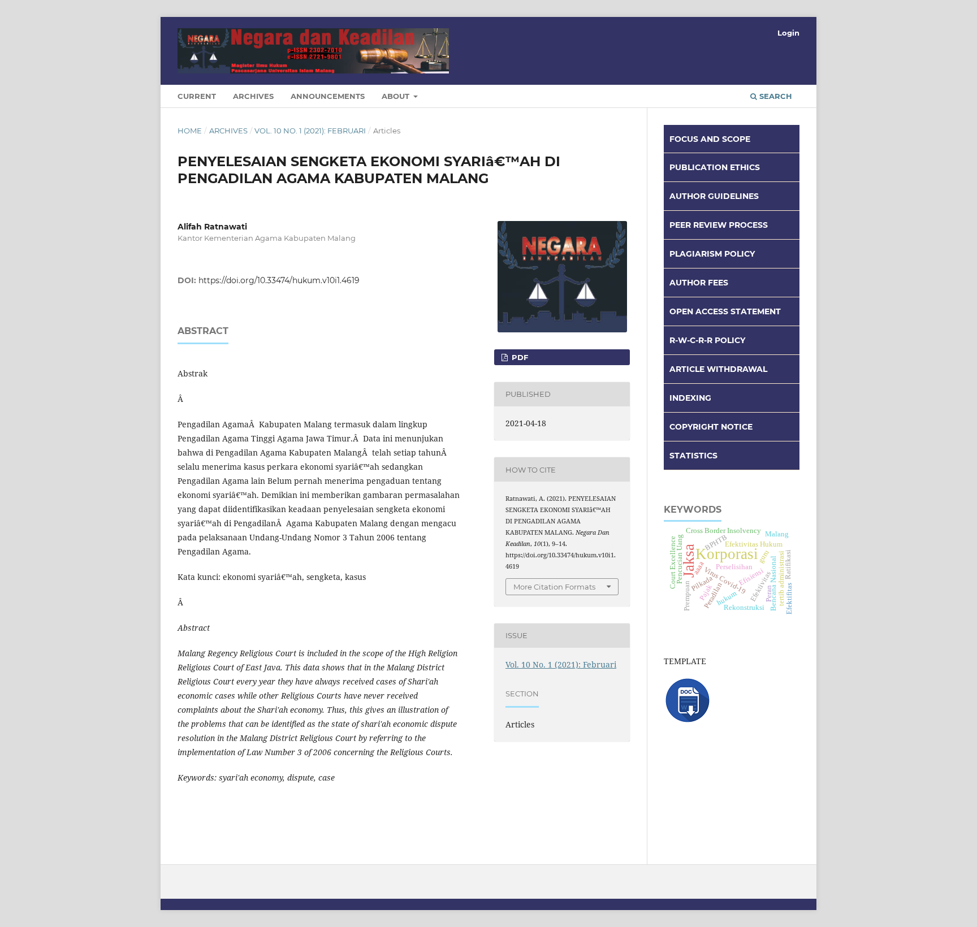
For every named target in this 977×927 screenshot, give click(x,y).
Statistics (693, 455)
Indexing (690, 398)
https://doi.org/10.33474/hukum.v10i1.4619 (279, 280)
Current (197, 96)
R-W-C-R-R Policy (707, 340)
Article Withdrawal (718, 369)
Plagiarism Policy (712, 254)
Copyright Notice (711, 427)
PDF (518, 357)
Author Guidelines (714, 196)
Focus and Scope (709, 139)
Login (788, 32)
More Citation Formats (554, 586)
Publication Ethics (714, 167)
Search (774, 96)
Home (190, 130)
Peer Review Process (718, 225)
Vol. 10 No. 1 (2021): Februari (310, 130)
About (397, 96)
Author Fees (698, 283)
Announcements (328, 96)
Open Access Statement (725, 311)
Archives (253, 96)
